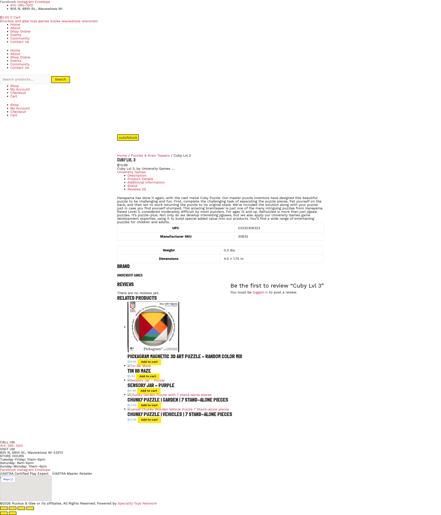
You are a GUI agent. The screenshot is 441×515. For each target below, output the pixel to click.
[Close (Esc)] (30, 508)
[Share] (21, 508)
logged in (260, 292)
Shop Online (20, 31)
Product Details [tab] (140, 179)
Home (15, 24)
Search (60, 79)
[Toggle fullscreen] (12, 508)
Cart (13, 96)
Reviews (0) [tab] (136, 189)
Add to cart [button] (149, 361)
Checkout (18, 93)
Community (19, 38)
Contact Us (19, 42)
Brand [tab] (132, 186)
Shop (14, 86)
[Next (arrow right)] (12, 513)
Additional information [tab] (146, 182)
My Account (20, 89)
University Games (131, 172)
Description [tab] (136, 175)
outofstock (128, 137)
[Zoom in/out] (4, 508)
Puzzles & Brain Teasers (150, 155)
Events (15, 35)
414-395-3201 (11, 445)
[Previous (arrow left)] (4, 513)
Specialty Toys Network (137, 503)
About (15, 28)
